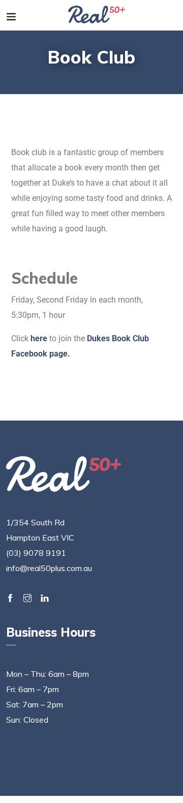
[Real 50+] (97, 15)
